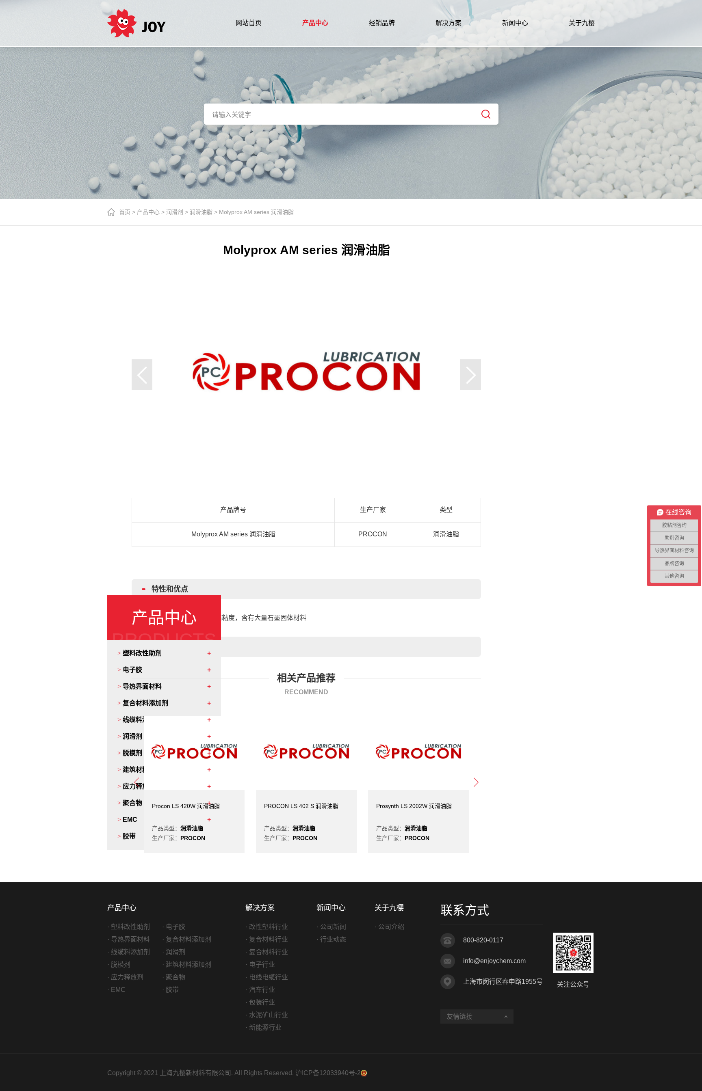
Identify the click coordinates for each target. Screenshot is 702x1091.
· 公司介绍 (389, 926)
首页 (124, 212)
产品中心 (315, 22)
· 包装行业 (260, 1002)
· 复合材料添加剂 (186, 939)
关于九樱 (582, 22)
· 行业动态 (331, 939)
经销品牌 (382, 22)
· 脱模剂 (118, 964)
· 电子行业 (260, 964)
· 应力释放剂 (125, 977)
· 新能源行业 (263, 1027)
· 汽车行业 (260, 989)
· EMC (116, 989)
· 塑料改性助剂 (128, 926)
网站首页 (249, 22)
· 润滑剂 (173, 951)
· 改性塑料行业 (266, 926)
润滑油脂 (201, 212)
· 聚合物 (173, 977)
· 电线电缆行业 (266, 977)
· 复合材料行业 (266, 939)
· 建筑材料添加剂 (186, 964)
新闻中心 (515, 22)
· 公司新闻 (331, 926)
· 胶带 (170, 989)
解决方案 (449, 22)
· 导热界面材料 (128, 939)
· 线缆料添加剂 (128, 951)
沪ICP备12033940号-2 (328, 1072)
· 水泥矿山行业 (266, 1014)
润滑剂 (174, 212)
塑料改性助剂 (139, 653)
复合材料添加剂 (142, 703)
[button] (142, 374)
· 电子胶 (173, 926)
